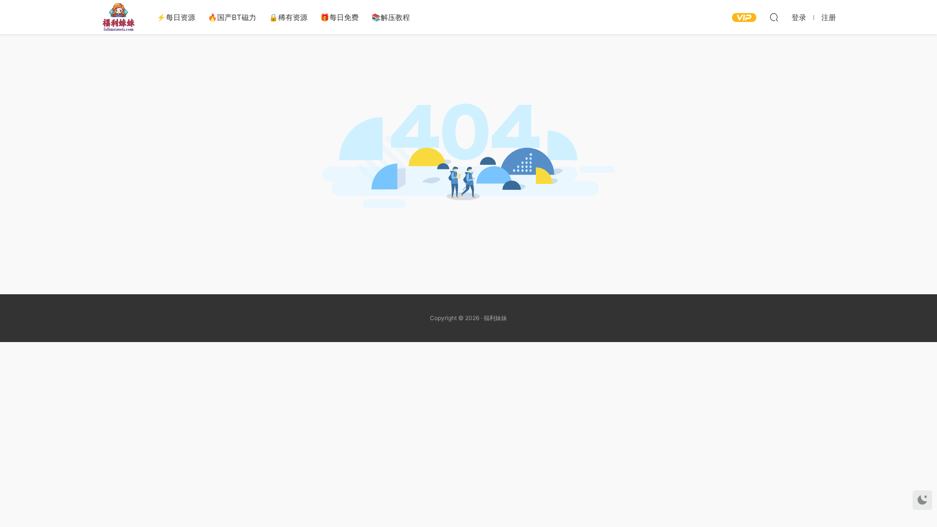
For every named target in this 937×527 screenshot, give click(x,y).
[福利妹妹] (119, 17)
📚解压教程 (390, 17)
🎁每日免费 (339, 17)
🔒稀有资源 (288, 17)
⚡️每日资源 (176, 17)
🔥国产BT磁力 (232, 17)
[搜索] (774, 17)
